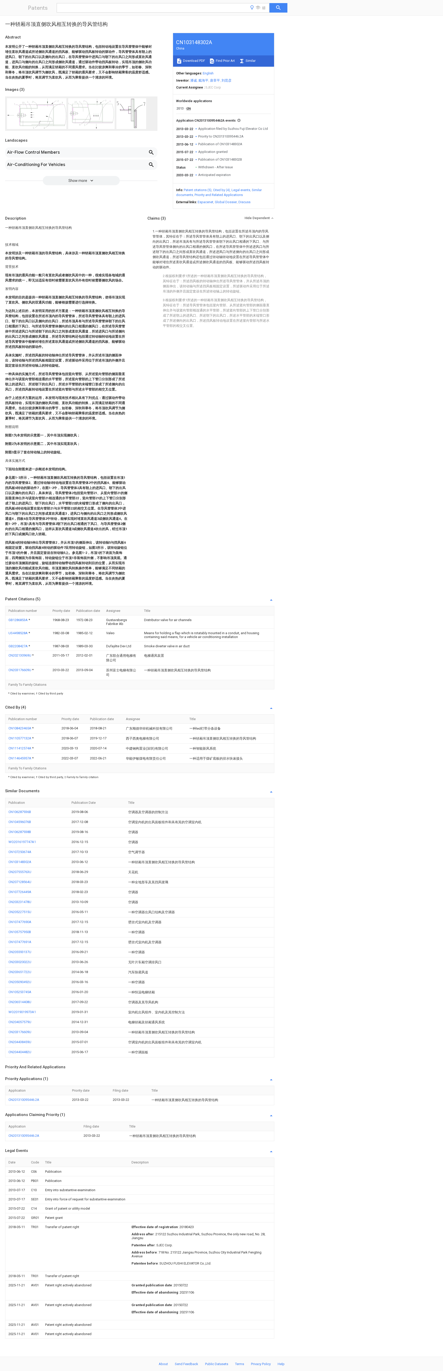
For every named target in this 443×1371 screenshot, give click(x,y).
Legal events (240, 190)
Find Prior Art (225, 61)
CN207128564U (19, 882)
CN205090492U (19, 982)
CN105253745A (19, 992)
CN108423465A (20, 728)
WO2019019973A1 (22, 1012)
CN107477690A (19, 922)
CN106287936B (19, 812)
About (163, 1364)
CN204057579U (19, 1022)
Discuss (244, 202)
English (208, 73)
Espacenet (205, 202)
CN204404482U (19, 1052)
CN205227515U (19, 912)
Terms (239, 1364)
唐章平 (215, 80)
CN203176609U (20, 670)
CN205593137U (19, 952)
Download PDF (193, 61)
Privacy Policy (261, 1364)
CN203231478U (19, 902)
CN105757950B (19, 932)
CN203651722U (19, 972)
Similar (250, 61)
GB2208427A (18, 646)
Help (281, 1364)
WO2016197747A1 (22, 842)
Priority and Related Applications (219, 195)
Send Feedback (186, 1364)
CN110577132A (20, 738)
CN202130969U (20, 655)
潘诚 (193, 80)
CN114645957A (20, 758)
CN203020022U (19, 962)
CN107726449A (19, 892)
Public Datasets (216, 1364)
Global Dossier (226, 202)
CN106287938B (19, 832)
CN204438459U (19, 1042)
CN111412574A (20, 748)
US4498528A (18, 633)
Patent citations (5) (198, 190)
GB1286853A (18, 620)
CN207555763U (19, 872)
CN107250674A (19, 852)
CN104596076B (19, 822)
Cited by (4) (221, 190)
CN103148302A (19, 862)
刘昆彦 (226, 80)
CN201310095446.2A (23, 1100)
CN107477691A (19, 942)
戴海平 (203, 80)
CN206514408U (19, 1002)
